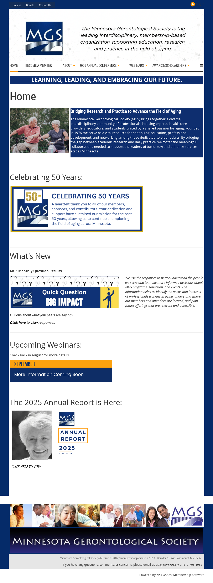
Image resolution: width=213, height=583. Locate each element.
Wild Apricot (164, 575)
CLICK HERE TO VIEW (26, 466)
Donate (30, 5)
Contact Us (45, 5)
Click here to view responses (32, 322)
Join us (17, 5)
